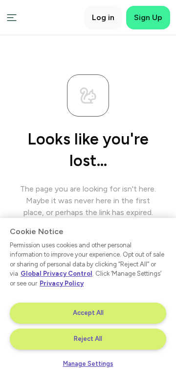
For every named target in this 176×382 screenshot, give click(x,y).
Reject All (88, 338)
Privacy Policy (62, 283)
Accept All (88, 312)
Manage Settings (88, 363)
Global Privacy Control (56, 273)
